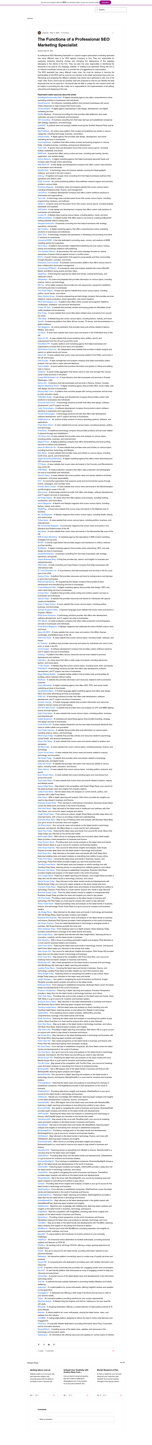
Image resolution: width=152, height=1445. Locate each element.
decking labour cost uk (40, 1370)
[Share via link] (54, 1344)
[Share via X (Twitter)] (44, 1344)
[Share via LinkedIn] (49, 1344)
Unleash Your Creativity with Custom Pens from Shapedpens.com (76, 1371)
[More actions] (113, 33)
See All (122, 1362)
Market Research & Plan (107, 1370)
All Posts (30, 18)
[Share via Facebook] (39, 1344)
